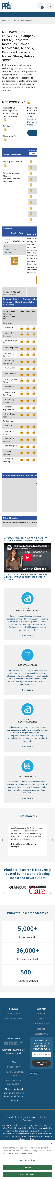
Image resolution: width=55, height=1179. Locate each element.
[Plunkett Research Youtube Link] (21, 1044)
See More (15, 260)
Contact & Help (41, 1023)
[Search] (50, 6)
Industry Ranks (36, 150)
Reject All (27, 1167)
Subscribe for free (41, 1063)
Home (4, 20)
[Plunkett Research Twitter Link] (11, 1044)
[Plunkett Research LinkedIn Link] (6, 1044)
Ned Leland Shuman (7, 249)
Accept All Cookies (27, 1174)
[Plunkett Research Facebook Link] (16, 1044)
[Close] (52, 1144)
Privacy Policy (13, 1066)
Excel (13, 233)
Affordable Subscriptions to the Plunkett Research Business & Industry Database (25, 539)
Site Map (41, 1028)
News (41, 1018)
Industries (13, 20)
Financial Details (11, 299)
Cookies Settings (27, 1160)
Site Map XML (41, 1033)
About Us (41, 1013)
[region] (27, 1159)
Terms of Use (45, 1125)
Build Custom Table (25, 302)
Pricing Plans (13, 1013)
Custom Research (13, 1018)
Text (21, 233)
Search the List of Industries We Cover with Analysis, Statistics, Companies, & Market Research (26, 577)
